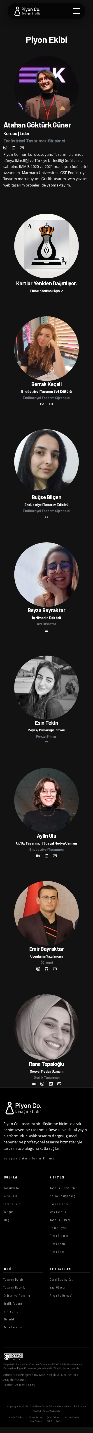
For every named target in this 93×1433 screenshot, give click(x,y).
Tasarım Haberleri (15, 1287)
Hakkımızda (11, 1188)
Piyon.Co (22, 1368)
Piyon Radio (58, 1244)
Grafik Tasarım (13, 1303)
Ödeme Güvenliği (72, 1417)
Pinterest (49, 1158)
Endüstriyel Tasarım (16, 1295)
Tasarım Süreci (60, 1220)
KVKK (49, 1421)
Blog (6, 1220)
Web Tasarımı (59, 1212)
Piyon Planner (59, 1235)
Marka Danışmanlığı (63, 1196)
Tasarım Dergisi (14, 1279)
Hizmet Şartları (36, 1417)
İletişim (8, 1212)
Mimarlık (9, 1319)
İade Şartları (36, 1421)
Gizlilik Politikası (16, 1417)
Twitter (36, 1158)
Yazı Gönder (57, 1287)
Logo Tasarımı (59, 1204)
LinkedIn (24, 1158)
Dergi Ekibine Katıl (62, 1279)
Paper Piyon (58, 1228)
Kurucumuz (10, 1196)
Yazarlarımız (11, 1204)
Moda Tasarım (12, 1327)
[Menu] (76, 11)
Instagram (10, 1158)
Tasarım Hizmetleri (62, 1188)
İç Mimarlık (10, 1311)
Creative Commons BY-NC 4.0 (46, 1364)
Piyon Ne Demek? (61, 1295)
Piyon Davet (58, 1252)
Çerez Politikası (54, 1417)
